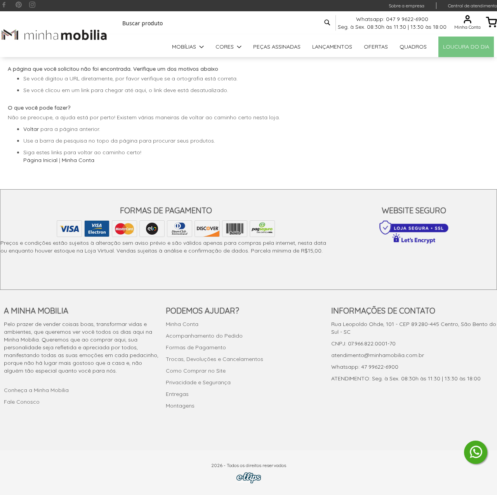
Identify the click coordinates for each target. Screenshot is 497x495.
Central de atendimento (472, 6)
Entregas (177, 393)
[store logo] (54, 34)
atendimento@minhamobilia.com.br (377, 355)
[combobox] (225, 23)
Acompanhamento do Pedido (204, 335)
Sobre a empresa (406, 6)
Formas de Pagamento (196, 347)
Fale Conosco (22, 401)
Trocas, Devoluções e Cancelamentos (214, 359)
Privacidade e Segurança (198, 382)
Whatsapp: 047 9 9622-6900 (392, 19)
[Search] (327, 22)
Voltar (31, 128)
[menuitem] (188, 47)
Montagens (180, 405)
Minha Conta (78, 160)
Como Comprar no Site (196, 370)
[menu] (248, 47)
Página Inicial (40, 160)
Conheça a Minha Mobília (36, 390)
